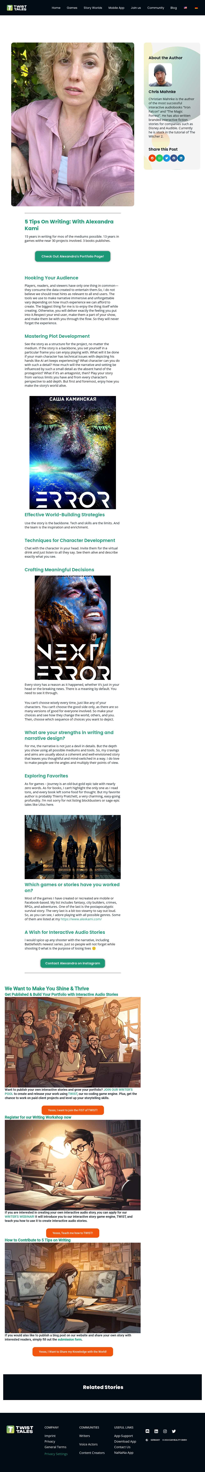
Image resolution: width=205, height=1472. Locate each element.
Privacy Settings (56, 1454)
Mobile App (116, 8)
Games (72, 8)
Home (56, 8)
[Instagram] (165, 1431)
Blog (174, 8)
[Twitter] (174, 1431)
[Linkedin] (156, 1431)
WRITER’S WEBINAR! (19, 1217)
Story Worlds (93, 8)
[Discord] (147, 1431)
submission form (70, 1339)
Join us (136, 8)
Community (155, 8)
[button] (152, 158)
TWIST (72, 1094)
